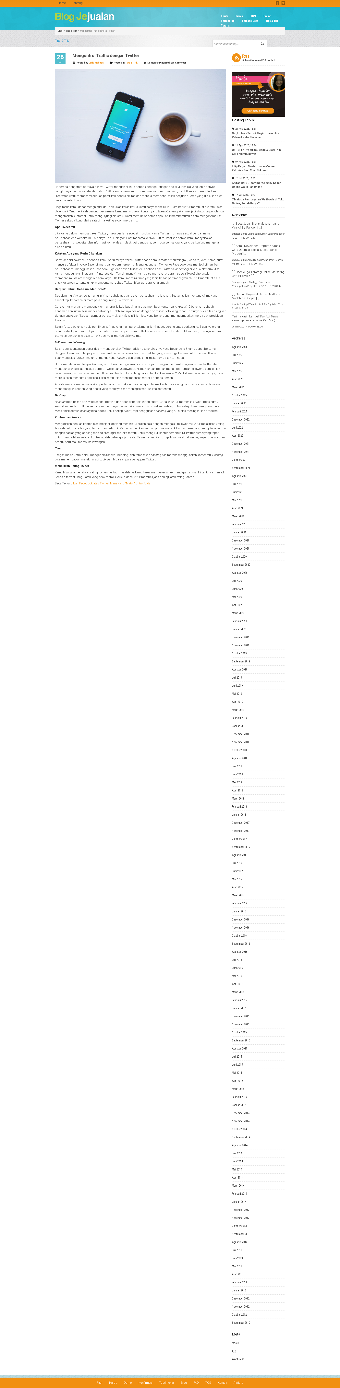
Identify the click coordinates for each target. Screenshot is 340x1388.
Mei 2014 (237, 1169)
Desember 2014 (240, 1113)
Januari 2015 (239, 1105)
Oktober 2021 (239, 459)
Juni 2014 (237, 1161)
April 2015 (237, 1080)
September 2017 (241, 846)
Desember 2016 (240, 919)
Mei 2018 (237, 782)
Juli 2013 (237, 1250)
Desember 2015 (240, 1016)
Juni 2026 (237, 363)
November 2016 (240, 927)
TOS (208, 1382)
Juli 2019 (237, 677)
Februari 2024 (239, 411)
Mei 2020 (237, 597)
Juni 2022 (237, 427)
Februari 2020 (239, 621)
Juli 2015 (237, 1056)
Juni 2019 (237, 685)
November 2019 (240, 645)
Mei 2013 (237, 1266)
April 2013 (237, 1274)
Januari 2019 (239, 726)
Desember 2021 (240, 443)
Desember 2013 (240, 1209)
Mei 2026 (237, 371)
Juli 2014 (237, 1153)
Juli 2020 (237, 580)
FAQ (196, 1382)
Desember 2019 (240, 637)
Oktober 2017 (239, 838)
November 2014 (240, 1121)
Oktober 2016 (239, 935)
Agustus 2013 (240, 1242)
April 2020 (237, 605)
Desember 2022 (240, 419)
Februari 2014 (239, 1193)
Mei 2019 (237, 693)
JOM (253, 16)
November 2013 (240, 1217)
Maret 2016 (238, 992)
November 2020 (240, 548)
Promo (267, 16)
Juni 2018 (237, 774)
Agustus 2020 (240, 572)
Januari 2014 (239, 1201)
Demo (128, 1382)
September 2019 (241, 661)
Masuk (235, 1343)
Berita (224, 16)
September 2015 (241, 1040)
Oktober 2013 (239, 1226)
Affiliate (238, 1382)
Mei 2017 (237, 879)
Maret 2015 (238, 1088)
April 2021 (237, 508)
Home (62, 3)
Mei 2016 (237, 976)
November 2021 (240, 451)
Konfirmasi (145, 1382)
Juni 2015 (237, 1064)
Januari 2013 (239, 1290)
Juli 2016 (237, 959)
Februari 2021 (239, 524)
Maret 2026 (238, 387)
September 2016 (241, 943)
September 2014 (241, 1137)
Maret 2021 (238, 516)
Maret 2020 (238, 613)
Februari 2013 (239, 1282)
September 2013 (241, 1234)
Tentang (77, 3)
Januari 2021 (239, 532)
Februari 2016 (239, 1000)
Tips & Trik (272, 20)
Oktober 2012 (239, 1314)
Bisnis (239, 16)
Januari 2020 (239, 629)
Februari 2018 (239, 806)
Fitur (100, 1382)
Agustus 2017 (240, 855)
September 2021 (241, 467)
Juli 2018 (237, 766)
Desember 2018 (240, 734)
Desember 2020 (240, 540)
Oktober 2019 (239, 653)
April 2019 (237, 701)
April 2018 (237, 790)
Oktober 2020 (239, 556)
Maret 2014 (238, 1185)
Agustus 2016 (240, 951)
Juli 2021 (237, 484)
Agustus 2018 (240, 758)
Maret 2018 (238, 798)
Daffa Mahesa (96, 62)
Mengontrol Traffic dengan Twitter (97, 30)
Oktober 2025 (239, 395)
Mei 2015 (237, 1072)
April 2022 (237, 435)
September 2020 (241, 564)
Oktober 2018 (239, 750)
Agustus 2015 (240, 1048)
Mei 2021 (237, 500)
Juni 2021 (237, 492)
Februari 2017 (239, 903)
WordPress (238, 1359)
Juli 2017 (237, 863)
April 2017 (237, 887)
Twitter (283, 3)
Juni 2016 (237, 967)
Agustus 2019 (240, 669)
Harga (113, 1382)
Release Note (250, 20)
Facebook (277, 3)
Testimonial (166, 1382)
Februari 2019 (239, 717)
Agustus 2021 (240, 476)
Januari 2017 (239, 911)
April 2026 (237, 379)
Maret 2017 (238, 895)
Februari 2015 (239, 1096)
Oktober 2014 (239, 1129)
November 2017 (240, 830)
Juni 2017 (237, 871)
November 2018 (240, 742)
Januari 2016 (239, 1008)
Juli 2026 (237, 355)
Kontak (222, 1382)
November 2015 (240, 1024)
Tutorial (225, 25)
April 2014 (237, 1177)
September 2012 (241, 1322)
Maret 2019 (238, 709)
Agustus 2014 (240, 1145)
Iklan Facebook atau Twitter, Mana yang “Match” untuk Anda (112, 483)
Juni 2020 (237, 588)
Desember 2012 (240, 1298)
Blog (60, 30)
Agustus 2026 (240, 347)
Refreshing (228, 20)
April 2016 (237, 984)
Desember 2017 (240, 822)
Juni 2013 (237, 1258)
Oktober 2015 (239, 1032)
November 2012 (240, 1306)
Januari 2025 (239, 403)
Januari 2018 (239, 814)
